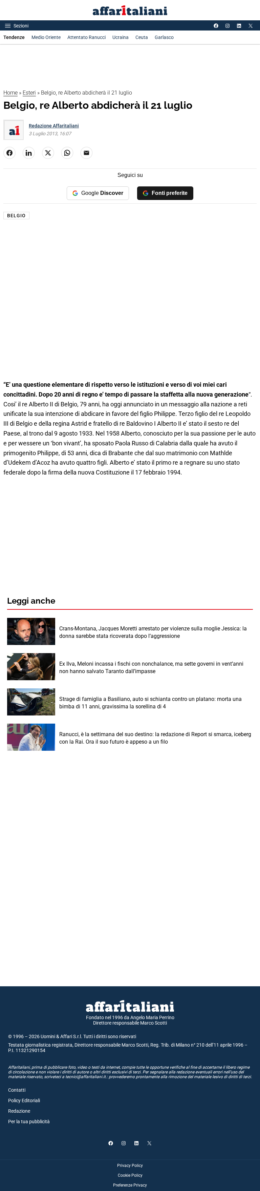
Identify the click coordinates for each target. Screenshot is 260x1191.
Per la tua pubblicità (29, 1121)
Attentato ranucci (86, 37)
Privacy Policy (130, 1165)
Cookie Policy (130, 1175)
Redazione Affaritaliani (54, 125)
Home (10, 92)
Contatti (16, 1090)
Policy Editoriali (24, 1100)
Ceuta (141, 37)
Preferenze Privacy (130, 1185)
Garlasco (164, 37)
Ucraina (120, 37)
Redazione (19, 1111)
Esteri (29, 92)
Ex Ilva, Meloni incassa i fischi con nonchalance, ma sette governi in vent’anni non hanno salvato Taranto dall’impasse (151, 667)
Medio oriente (46, 37)
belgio (16, 215)
